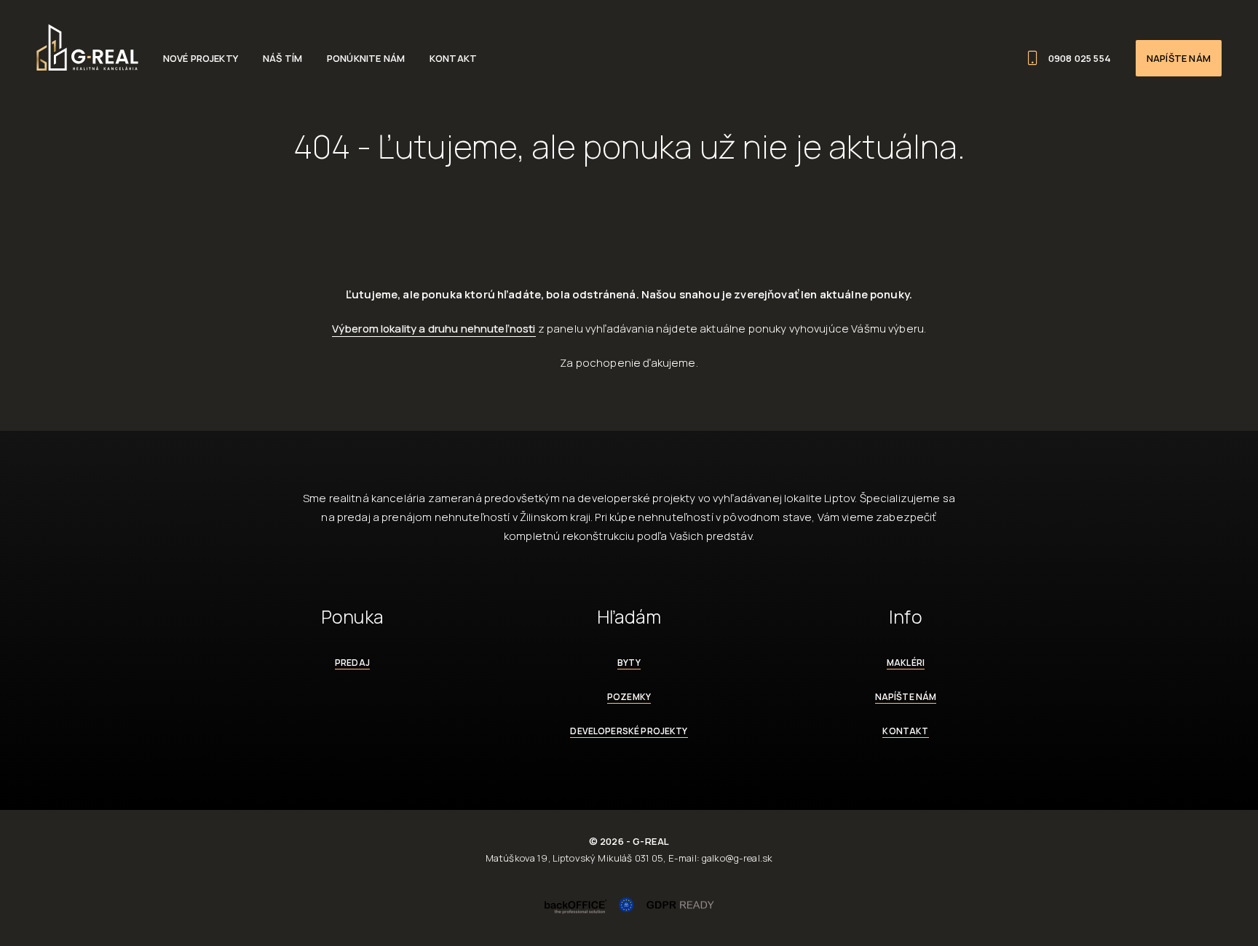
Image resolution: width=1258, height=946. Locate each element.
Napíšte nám (1179, 58)
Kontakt (453, 58)
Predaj (352, 662)
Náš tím (282, 58)
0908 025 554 (1079, 58)
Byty (629, 662)
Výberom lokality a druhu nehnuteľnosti (434, 328)
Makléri (906, 662)
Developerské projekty (628, 731)
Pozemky (629, 697)
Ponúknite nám (366, 58)
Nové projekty (200, 58)
